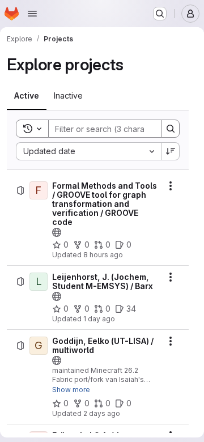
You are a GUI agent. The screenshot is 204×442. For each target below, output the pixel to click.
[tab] (26, 96)
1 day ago (99, 318)
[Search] (171, 129)
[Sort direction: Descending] (171, 151)
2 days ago (101, 413)
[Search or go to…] (160, 13)
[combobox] (88, 151)
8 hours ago (103, 254)
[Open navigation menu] (32, 14)
